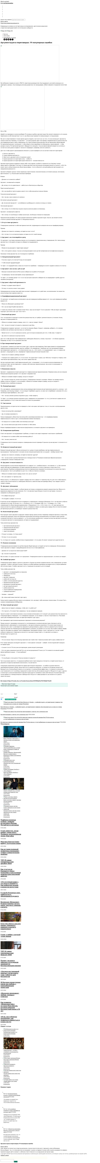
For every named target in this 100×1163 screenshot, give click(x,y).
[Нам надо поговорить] (9, 1064)
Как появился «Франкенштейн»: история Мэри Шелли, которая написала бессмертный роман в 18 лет (10, 1006)
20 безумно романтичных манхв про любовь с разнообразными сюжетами (11, 984)
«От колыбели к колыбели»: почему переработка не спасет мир (12, 1110)
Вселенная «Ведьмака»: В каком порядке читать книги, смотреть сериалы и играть (11, 904)
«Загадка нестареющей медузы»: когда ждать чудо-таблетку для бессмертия (10, 974)
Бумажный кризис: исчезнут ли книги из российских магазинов (12, 1095)
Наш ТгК (4, 31)
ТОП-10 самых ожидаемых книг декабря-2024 (7, 861)
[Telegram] (8, 39)
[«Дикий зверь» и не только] (11, 1079)
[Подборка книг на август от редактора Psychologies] (12, 1030)
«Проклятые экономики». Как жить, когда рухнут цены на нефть (12, 1130)
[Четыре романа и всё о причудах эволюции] (12, 1072)
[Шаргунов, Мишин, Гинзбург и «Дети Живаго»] (12, 771)
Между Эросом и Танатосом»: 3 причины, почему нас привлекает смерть (12, 740)
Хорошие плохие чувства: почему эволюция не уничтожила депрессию (12, 812)
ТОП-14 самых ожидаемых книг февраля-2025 (7, 953)
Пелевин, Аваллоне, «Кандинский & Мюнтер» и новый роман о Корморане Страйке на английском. (12, 754)
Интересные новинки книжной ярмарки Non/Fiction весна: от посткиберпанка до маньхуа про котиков (30, 722)
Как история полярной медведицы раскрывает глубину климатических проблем (10, 851)
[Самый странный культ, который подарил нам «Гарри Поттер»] (14, 789)
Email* (16, 697)
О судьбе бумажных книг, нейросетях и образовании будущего (10, 894)
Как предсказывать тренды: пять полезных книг (14, 714)
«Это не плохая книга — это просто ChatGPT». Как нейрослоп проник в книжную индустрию (10, 884)
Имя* (15, 694)
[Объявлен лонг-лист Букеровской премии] (12, 761)
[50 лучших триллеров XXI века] (12, 1058)
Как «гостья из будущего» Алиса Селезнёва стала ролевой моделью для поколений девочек (11, 872)
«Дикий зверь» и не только (10, 1081)
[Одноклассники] (6, 39)
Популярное (7, 37)
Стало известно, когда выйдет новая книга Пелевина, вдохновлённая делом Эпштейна (11, 833)
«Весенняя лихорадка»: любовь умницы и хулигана (10, 994)
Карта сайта (4, 21)
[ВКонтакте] (4, 39)
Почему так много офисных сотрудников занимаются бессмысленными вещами (11, 963)
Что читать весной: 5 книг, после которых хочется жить (9, 943)
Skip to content (5, 1)
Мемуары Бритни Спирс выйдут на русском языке (11, 842)
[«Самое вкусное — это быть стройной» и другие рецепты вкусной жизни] (14, 1049)
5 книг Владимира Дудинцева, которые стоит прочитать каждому (9, 915)
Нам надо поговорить (9, 1065)
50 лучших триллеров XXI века (11, 1059)
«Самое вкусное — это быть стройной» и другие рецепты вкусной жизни (11, 1052)
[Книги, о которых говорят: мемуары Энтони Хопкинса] (12, 798)
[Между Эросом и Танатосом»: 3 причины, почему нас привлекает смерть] (14, 737)
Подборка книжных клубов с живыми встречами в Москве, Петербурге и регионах (10, 822)
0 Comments (7, 744)
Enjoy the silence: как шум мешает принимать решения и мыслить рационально (11, 926)
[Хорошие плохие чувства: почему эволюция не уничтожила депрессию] (12, 809)
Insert (15, 1161)
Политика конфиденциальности (10, 23)
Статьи (13, 37)
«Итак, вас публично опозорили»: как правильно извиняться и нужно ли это (10, 1019)
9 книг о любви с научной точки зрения (10, 935)
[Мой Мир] (10, 39)
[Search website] (5, 16)
